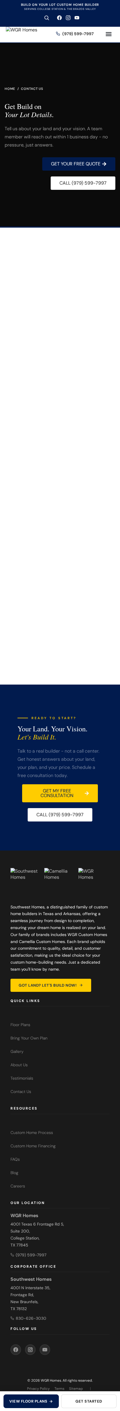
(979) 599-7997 (99, 480)
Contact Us (20, 1091)
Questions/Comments (23, 383)
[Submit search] (46, 18)
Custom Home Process (31, 1132)
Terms (59, 1388)
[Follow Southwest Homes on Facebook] (59, 17)
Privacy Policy (38, 1388)
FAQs (15, 1159)
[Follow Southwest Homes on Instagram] (68, 17)
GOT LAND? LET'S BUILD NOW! (48, 985)
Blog (14, 1172)
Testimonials (21, 1078)
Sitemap (76, 1388)
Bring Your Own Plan (28, 1038)
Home (10, 89)
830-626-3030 (31, 1318)
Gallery (17, 1051)
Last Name (63, 338)
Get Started (88, 1401)
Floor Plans (20, 1024)
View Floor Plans (28, 1401)
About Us (19, 1064)
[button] (108, 34)
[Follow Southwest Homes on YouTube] (77, 17)
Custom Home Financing (33, 1146)
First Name (13, 338)
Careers (17, 1186)
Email (9, 361)
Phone (59, 361)
